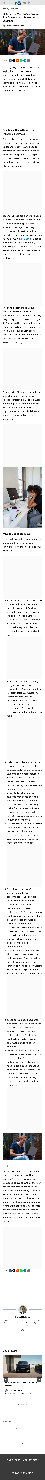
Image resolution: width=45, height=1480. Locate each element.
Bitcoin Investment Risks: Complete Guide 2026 (18, 1443)
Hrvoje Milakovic (12, 25)
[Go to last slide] (6, 1379)
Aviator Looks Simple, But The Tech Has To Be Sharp (20, 1428)
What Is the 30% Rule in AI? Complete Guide (17, 1438)
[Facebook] (10, 60)
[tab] (18, 1404)
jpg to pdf (24, 238)
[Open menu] (4, 2)
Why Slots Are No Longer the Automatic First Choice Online (22, 1433)
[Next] (39, 1379)
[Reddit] (17, 60)
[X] (13, 60)
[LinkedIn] (24, 60)
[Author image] (4, 25)
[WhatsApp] (21, 60)
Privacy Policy (13, 1459)
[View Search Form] (40, 3)
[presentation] (22, 1366)
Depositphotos (31, 1459)
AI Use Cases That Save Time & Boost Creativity (18, 1448)
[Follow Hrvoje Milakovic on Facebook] (22, 1330)
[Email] (28, 60)
